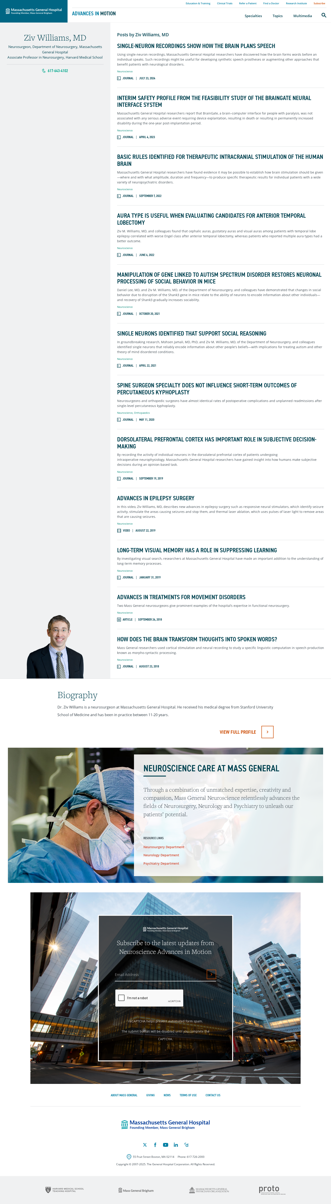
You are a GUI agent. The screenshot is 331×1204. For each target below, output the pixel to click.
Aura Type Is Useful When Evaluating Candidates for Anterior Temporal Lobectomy (211, 219)
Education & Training (198, 3)
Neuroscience (125, 71)
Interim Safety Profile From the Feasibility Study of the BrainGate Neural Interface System (214, 102)
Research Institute (296, 3)
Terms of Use (188, 1095)
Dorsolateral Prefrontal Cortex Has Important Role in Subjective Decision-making (216, 443)
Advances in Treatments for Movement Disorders (181, 597)
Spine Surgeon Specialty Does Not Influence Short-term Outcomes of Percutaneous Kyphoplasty (207, 389)
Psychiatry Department (161, 863)
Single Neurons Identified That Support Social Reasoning (191, 333)
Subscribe (319, 3)
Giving (150, 1095)
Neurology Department (161, 855)
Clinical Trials (224, 3)
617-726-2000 (195, 1157)
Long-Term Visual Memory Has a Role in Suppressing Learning (197, 550)
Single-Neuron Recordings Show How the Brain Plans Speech (196, 46)
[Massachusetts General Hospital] (165, 1125)
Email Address (127, 974)
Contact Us (213, 1095)
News (167, 1095)
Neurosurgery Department (163, 847)
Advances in (94, 13)
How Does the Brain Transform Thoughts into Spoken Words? (197, 639)
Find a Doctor (271, 3)
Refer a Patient (247, 3)
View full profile (238, 732)
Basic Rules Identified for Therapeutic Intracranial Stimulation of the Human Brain (220, 160)
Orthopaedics (142, 412)
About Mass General (124, 1095)
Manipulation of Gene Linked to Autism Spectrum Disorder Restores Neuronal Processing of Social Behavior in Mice (219, 278)
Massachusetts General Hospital (27, 2)
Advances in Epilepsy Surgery (156, 498)
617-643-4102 (58, 71)
